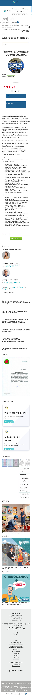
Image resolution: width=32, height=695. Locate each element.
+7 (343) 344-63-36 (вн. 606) (12, 265)
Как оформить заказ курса (25, 494)
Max (11, 289)
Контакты (16, 659)
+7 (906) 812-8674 (10, 266)
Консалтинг (16, 649)
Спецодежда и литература (16, 647)
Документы (24, 484)
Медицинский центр (16, 646)
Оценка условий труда (16, 644)
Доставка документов (25, 487)
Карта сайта (16, 666)
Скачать (9, 422)
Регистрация (6, 22)
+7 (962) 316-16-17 (10, 284)
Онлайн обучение (25, 481)
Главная (16, 640)
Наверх (16, 691)
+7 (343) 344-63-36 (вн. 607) (12, 282)
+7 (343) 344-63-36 (20, 9)
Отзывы (16, 655)
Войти (8, 694)
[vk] (16, 633)
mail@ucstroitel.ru (20, 14)
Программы (24, 468)
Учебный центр (16, 642)
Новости (6, 500)
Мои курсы (15, 22)
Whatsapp (21, 287)
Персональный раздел (16, 662)
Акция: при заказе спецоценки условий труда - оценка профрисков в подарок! (16, 603)
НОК (21, 471)
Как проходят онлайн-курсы (25, 497)
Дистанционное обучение (25, 491)
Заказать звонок (5, 19)
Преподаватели (25, 475)
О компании (16, 651)
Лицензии (16, 657)
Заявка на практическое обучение (12, 533)
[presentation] (1, 374)
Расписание (25, 478)
